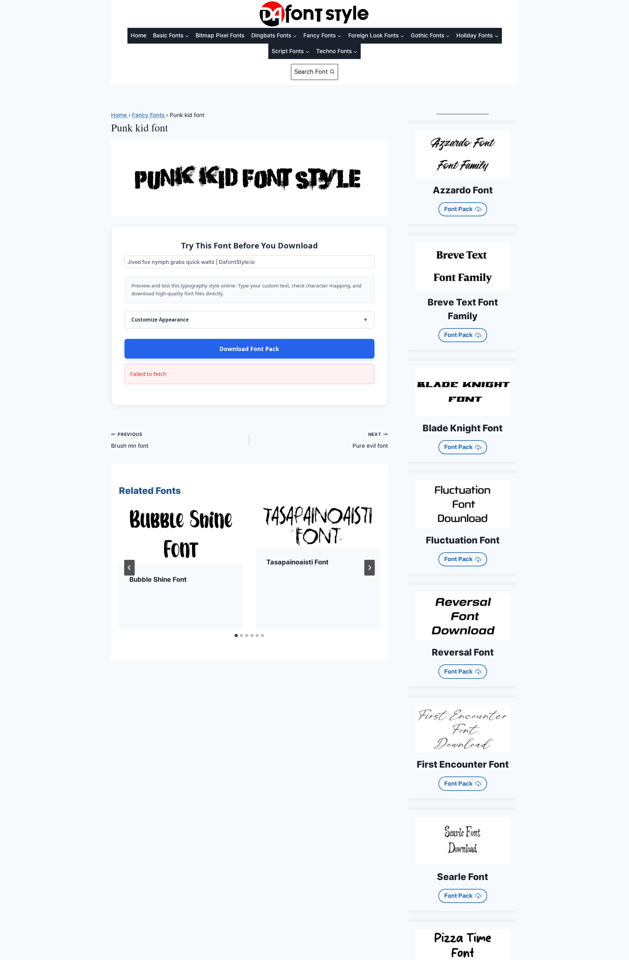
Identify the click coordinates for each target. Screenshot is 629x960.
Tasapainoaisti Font (297, 562)
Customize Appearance (160, 319)
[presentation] (181, 534)
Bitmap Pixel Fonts (220, 35)
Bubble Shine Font (158, 579)
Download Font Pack (249, 349)
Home (138, 35)
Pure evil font (370, 440)
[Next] (369, 568)
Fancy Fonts (149, 115)
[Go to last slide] (129, 568)
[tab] (236, 635)
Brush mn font (129, 440)
